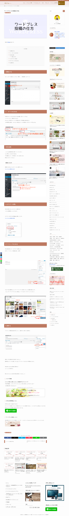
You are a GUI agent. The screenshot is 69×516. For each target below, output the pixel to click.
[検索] (64, 0)
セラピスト (51, 246)
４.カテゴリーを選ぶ (13, 58)
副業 (50, 255)
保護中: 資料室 (52, 294)
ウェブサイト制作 (52, 243)
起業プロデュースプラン (55, 229)
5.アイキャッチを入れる (14, 60)
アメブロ (61, 241)
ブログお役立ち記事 (57, 246)
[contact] (62, 0)
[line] (60, 0)
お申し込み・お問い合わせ (11, 506)
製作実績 (55, 258)
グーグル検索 (58, 245)
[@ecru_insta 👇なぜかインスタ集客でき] (55, 41)
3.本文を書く (53, 318)
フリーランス (53, 202)
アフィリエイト (56, 241)
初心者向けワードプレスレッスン (12, 499)
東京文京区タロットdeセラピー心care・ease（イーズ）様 (57, 308)
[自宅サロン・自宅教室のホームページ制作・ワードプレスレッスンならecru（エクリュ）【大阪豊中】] (8, 3)
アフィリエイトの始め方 (55, 193)
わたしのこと (53, 219)
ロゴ (59, 250)
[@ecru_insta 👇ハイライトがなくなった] (63, 41)
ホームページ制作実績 (55, 206)
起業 (58, 258)
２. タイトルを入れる (54, 316)
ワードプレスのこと (54, 212)
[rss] (61, 0)
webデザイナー (54, 191)
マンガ (52, 208)
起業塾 (51, 260)
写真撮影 (7, 502)
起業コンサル (62, 258)
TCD (54, 238)
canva (52, 187)
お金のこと (51, 241)
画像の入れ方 (14, 56)
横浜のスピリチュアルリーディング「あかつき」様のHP (57, 292)
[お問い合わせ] (57, 269)
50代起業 (53, 185)
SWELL (53, 189)
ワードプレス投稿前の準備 (10, 218)
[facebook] (56, 0)
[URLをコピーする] (43, 438)
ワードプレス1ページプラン (11, 488)
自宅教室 (51, 258)
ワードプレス (52, 251)
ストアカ (62, 245)
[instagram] (59, 0)
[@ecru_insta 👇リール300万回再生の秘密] (59, 43)
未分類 (52, 225)
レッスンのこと (54, 210)
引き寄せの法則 (52, 256)
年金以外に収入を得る (55, 255)
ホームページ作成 (59, 248)
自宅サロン (62, 256)
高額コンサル (58, 260)
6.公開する (12, 62)
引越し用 (53, 223)
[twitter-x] (57, 0)
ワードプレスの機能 (7, 12)
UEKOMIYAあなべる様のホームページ (56, 305)
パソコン (53, 200)
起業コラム (53, 227)
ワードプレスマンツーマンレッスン (57, 217)
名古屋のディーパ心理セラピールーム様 (56, 296)
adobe (51, 236)
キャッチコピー (52, 245)
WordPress (62, 238)
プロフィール (8, 504)
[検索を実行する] (64, 11)
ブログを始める (54, 204)
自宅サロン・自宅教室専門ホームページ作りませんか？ (14, 486)
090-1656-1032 (52, 264)
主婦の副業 (53, 221)
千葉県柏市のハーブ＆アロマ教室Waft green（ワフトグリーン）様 (57, 302)
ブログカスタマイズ (53, 248)
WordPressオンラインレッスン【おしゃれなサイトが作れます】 (14, 494)
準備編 (8, 42)
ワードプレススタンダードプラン (12, 491)
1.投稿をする (12, 50)
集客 (53, 260)
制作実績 (62, 253)
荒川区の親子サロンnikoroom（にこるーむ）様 (57, 299)
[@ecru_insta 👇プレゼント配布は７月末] (51, 45)
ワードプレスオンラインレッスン (55, 253)
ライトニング (55, 250)
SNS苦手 (60, 236)
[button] (7, 438)
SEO (57, 236)
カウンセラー (58, 243)
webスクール (58, 238)
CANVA (54, 236)
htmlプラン (8, 497)
